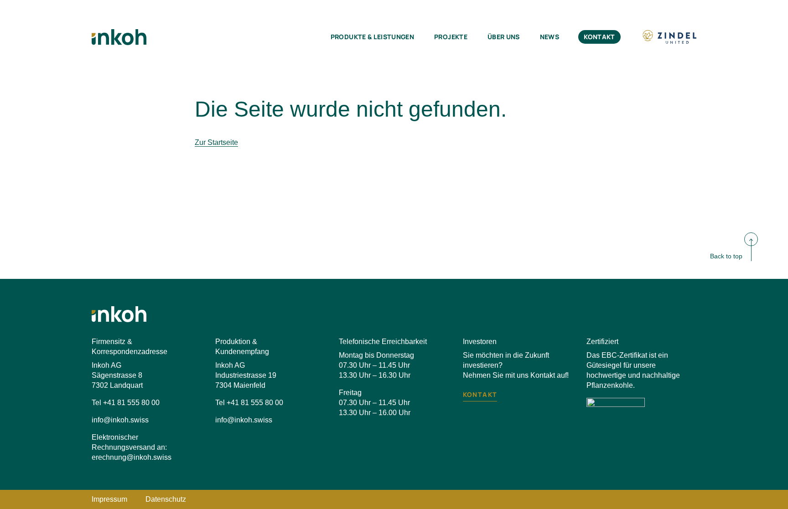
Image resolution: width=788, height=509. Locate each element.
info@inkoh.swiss (120, 420)
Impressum (109, 499)
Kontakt (599, 36)
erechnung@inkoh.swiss (131, 457)
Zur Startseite (216, 142)
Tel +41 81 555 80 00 (126, 402)
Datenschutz (165, 499)
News (549, 36)
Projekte (450, 36)
